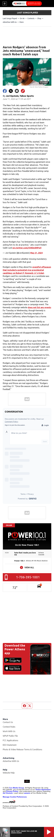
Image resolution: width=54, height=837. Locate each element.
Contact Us (8, 722)
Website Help (9, 773)
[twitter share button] (11, 91)
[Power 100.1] (27, 3)
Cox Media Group (16, 788)
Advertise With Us (10, 22)
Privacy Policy (12, 791)
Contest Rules (9, 727)
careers (27, 793)
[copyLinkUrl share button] (23, 91)
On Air (22, 18)
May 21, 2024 (36, 253)
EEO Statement (9, 745)
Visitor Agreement (43, 790)
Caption (44, 83)
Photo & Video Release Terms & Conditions (22, 749)
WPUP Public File (10, 736)
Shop (39, 18)
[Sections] (5, 4)
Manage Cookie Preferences (15, 797)
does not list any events (39, 307)
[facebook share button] (5, 91)
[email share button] (17, 91)
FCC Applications (10, 740)
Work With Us (9, 731)
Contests (31, 18)
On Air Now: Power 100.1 (27, 545)
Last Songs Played (10, 18)
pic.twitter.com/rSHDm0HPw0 (27, 248)
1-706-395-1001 (28, 577)
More (21, 22)
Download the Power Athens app (15, 649)
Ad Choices (8, 793)
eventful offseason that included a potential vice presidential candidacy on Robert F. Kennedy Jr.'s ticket (27, 270)
